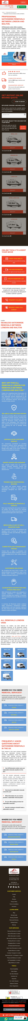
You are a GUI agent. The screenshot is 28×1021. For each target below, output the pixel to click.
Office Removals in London (14, 936)
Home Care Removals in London (14, 948)
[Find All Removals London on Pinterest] (13, 887)
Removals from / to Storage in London (14, 955)
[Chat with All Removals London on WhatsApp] (7, 1019)
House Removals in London (14, 933)
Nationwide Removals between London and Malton (14, 13)
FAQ (14, 896)
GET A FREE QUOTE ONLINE (15, 1015)
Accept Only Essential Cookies (14, 1009)
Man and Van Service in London (14, 938)
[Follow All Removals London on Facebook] (8, 887)
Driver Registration (14, 985)
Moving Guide (14, 915)
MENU (23, 2)
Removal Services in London (14, 931)
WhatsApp (22, 6)
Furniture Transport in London (14, 953)
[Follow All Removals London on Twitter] (11, 887)
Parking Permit (14, 922)
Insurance (14, 906)
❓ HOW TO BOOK (19, 101)
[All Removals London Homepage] (5, 2)
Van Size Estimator (14, 973)
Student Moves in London (14, 950)
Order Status (14, 971)
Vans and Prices (16, 636)
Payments (14, 978)
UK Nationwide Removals (14, 945)
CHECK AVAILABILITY (14, 260)
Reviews (14, 899)
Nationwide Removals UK (11, 12)
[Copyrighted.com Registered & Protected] (14, 992)
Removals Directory (14, 920)
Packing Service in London (14, 940)
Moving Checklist (14, 917)
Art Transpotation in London (14, 960)
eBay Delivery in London (14, 962)
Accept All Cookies (14, 1005)
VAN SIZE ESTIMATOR (14, 270)
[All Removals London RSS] (18, 887)
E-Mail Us (14, 882)
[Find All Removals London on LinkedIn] (16, 887)
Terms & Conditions (14, 904)
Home (3, 12)
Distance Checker (14, 983)
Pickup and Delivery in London (14, 957)
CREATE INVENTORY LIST (14, 280)
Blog (14, 912)
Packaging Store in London (14, 943)
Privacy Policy (22, 1002)
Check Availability (14, 969)
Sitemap (14, 924)
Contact (14, 894)
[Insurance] (14, 998)
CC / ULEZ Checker (14, 981)
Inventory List (14, 976)
